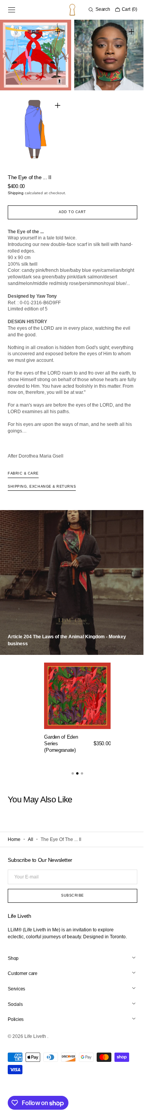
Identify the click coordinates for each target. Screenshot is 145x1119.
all (30, 840)
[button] (11, 9)
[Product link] (77, 711)
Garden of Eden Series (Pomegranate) (61, 744)
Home (14, 840)
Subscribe (69, 896)
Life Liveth (35, 1037)
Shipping (16, 187)
